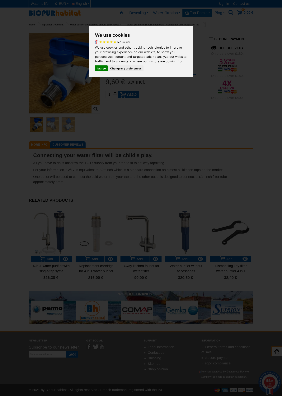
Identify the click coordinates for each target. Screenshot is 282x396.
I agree (101, 68)
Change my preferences (126, 68)
